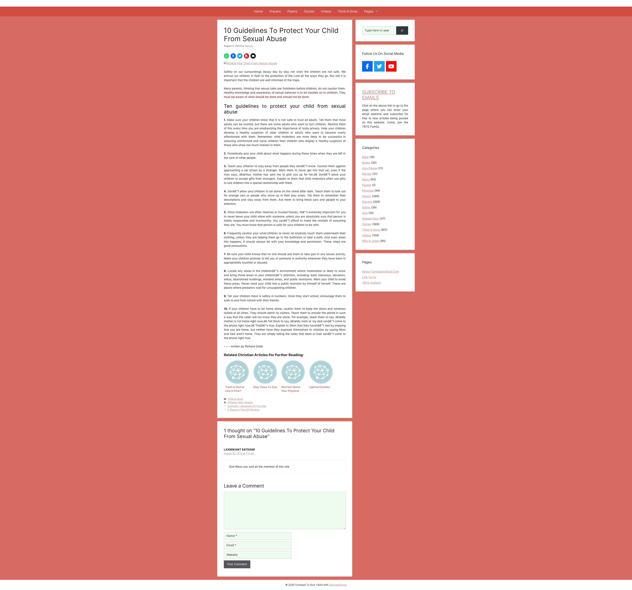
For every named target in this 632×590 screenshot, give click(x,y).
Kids (240, 402)
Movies (366, 174)
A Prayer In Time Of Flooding (243, 409)
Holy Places (370, 168)
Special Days (370, 218)
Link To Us (369, 277)
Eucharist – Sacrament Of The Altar (247, 406)
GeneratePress (338, 584)
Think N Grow (347, 11)
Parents (248, 402)
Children (232, 402)
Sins (365, 213)
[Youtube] (391, 66)
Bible (365, 157)
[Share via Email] (253, 56)
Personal (368, 190)
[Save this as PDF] (246, 56)
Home (258, 11)
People (366, 185)
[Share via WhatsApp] (226, 56)
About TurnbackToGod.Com (380, 271)
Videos (326, 11)
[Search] (402, 30)
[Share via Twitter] (239, 56)
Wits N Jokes (370, 241)
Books (366, 162)
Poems (292, 11)
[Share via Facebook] (233, 56)
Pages (368, 11)
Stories (309, 11)
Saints (366, 207)
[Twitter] (379, 66)
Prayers (275, 11)
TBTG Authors (371, 282)
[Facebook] (367, 66)
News (366, 179)
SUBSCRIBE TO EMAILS (378, 94)
